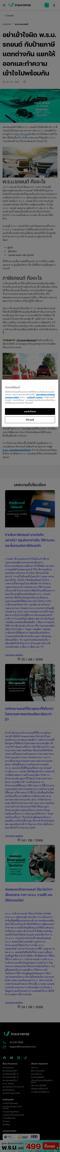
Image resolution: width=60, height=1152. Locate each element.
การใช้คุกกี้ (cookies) (35, 397)
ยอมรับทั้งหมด (30, 411)
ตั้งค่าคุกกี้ (30, 419)
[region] (29, 403)
